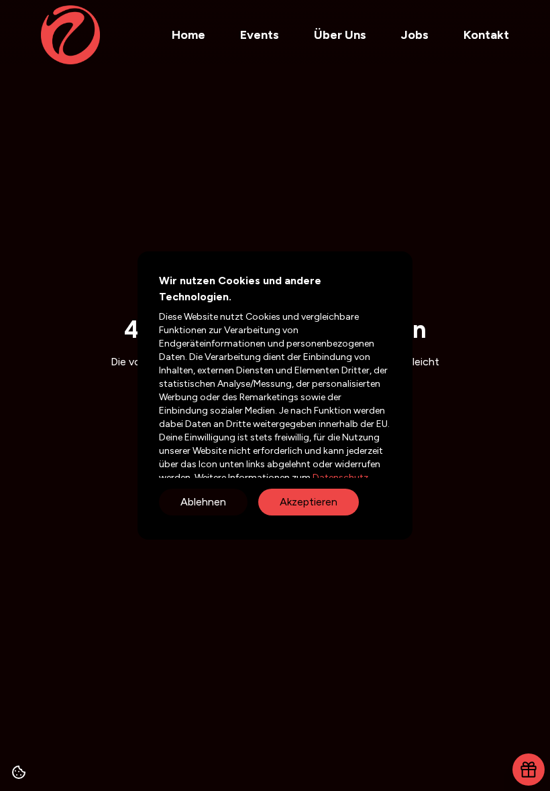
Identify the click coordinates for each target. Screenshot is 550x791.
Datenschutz (339, 477)
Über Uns (340, 34)
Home (188, 34)
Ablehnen (203, 501)
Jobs (415, 34)
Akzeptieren (308, 501)
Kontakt (486, 34)
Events (259, 34)
